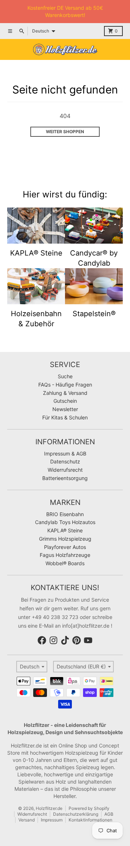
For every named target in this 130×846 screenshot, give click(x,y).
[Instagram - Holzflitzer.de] (53, 640)
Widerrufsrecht (32, 814)
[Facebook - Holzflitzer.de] (42, 640)
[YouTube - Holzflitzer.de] (88, 640)
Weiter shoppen (65, 131)
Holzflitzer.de (49, 808)
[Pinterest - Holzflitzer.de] (76, 640)
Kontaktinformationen (90, 820)
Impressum (51, 820)
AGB (108, 814)
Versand (26, 820)
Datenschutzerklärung (75, 814)
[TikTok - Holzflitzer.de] (65, 640)
